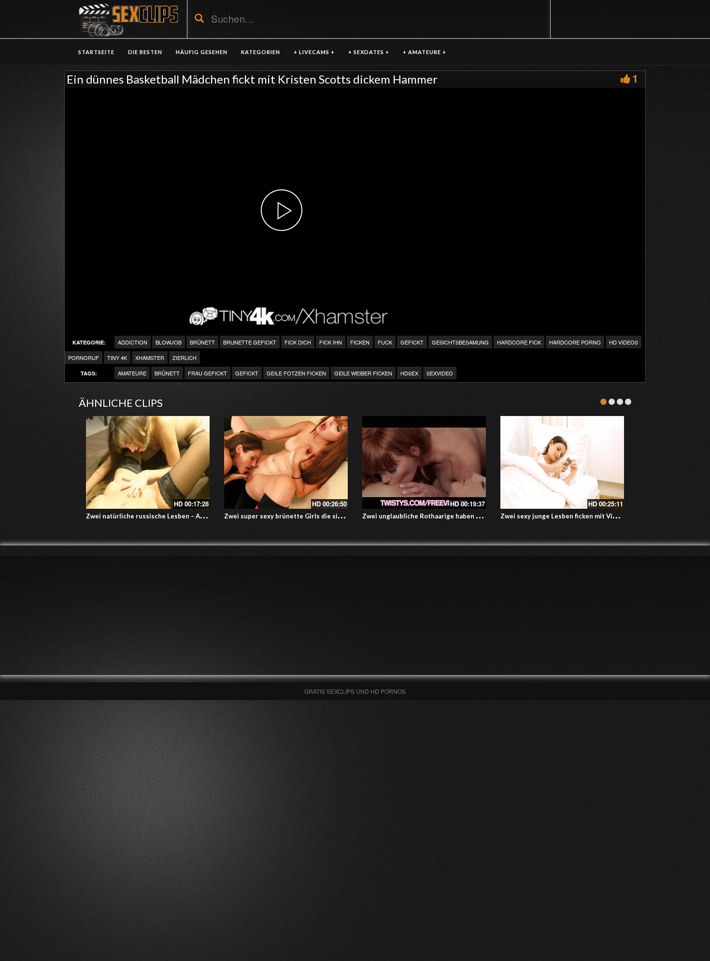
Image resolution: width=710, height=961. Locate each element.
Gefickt (412, 342)
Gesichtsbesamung (460, 342)
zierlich (184, 357)
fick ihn (330, 342)
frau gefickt (207, 373)
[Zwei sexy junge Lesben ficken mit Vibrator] (562, 462)
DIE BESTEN (145, 52)
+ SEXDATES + (368, 52)
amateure (132, 373)
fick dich (297, 342)
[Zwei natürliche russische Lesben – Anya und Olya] (148, 462)
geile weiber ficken (363, 373)
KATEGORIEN (260, 52)
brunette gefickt (249, 342)
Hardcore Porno (575, 342)
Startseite (96, 52)
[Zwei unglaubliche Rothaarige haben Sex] (424, 462)
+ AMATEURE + (424, 52)
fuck (385, 342)
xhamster (149, 357)
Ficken (359, 342)
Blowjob (169, 342)
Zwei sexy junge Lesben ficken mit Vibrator (566, 516)
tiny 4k (117, 357)
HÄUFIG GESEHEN (201, 52)
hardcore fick (519, 342)
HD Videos (623, 342)
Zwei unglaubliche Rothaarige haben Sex (424, 516)
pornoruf (83, 357)
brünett (202, 342)
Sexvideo (439, 373)
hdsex (409, 373)
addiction (132, 342)
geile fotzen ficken (296, 373)
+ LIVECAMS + (314, 52)
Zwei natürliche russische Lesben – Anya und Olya (162, 516)
